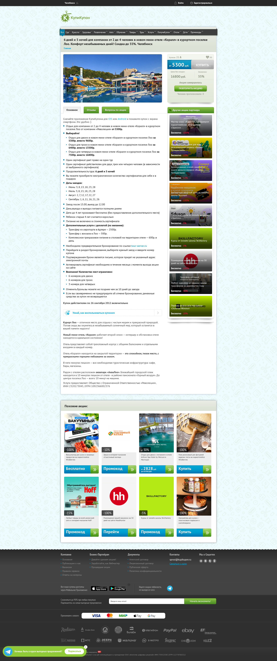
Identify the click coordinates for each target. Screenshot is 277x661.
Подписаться (74, 651)
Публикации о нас (71, 563)
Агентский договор (138, 559)
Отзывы (91, 110)
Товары (133, 32)
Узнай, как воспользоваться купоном (94, 312)
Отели (177, 32)
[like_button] (207, 57)
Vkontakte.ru (205, 561)
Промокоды (197, 32)
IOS (110, 118)
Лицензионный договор (141, 563)
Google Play (117, 588)
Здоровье (87, 32)
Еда (68, 32)
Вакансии (67, 567)
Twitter (210, 561)
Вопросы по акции (115, 110)
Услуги (152, 32)
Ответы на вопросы (72, 574)
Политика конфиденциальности (145, 571)
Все (62, 32)
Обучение (122, 32)
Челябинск (70, 3)
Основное (72, 110)
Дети (186, 32)
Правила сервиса (70, 571)
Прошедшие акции (100, 567)
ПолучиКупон (165, 32)
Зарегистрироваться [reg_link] (203, 3)
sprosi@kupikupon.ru (180, 559)
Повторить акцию (190, 88)
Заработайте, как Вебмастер (105, 563)
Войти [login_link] (181, 3)
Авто (112, 32)
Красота (76, 32)
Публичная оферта (138, 567)
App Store (99, 588)
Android (122, 118)
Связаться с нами (178, 563)
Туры (143, 32)
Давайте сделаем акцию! (103, 559)
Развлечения (101, 32)
